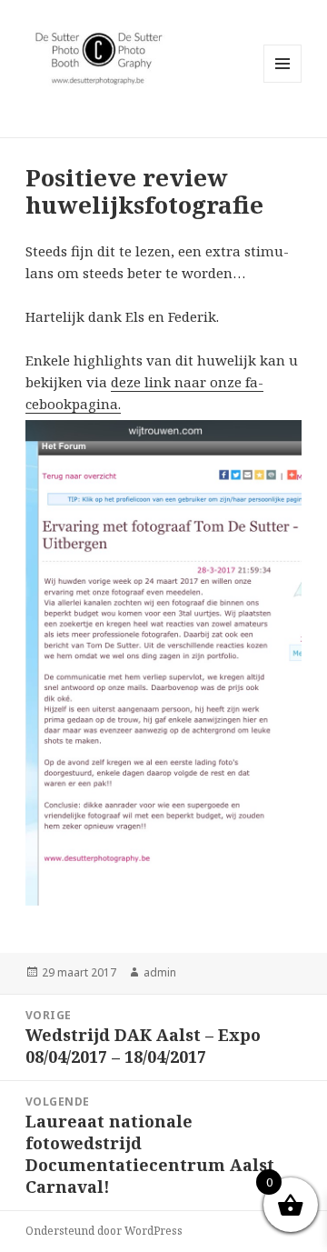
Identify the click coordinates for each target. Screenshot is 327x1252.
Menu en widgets (283, 82)
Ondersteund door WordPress (104, 1230)
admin (160, 972)
